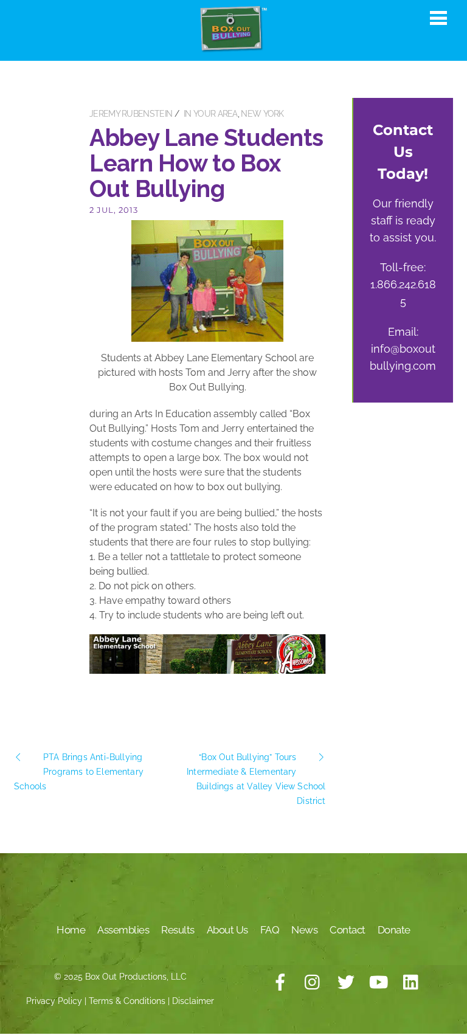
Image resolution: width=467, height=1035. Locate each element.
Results (178, 930)
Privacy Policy (54, 1001)
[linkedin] (411, 983)
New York (262, 114)
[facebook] (280, 983)
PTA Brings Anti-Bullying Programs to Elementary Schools (79, 771)
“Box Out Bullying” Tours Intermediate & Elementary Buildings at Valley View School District (256, 779)
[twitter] (346, 983)
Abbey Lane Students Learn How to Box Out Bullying (206, 163)
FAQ (270, 930)
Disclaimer (193, 1001)
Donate (394, 930)
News (304, 930)
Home (71, 930)
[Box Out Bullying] (233, 46)
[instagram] (313, 983)
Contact (347, 930)
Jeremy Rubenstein (130, 114)
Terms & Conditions (127, 1001)
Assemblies (123, 930)
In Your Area (211, 114)
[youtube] (378, 983)
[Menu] (438, 17)
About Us (227, 930)
